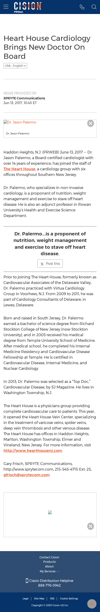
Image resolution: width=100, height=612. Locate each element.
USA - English (14, 65)
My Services (48, 571)
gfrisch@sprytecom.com (26, 475)
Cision (56, 605)
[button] (82, 7)
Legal (26, 598)
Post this (53, 264)
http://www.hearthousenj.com (32, 450)
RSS (52, 598)
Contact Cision (49, 557)
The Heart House (19, 169)
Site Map (39, 598)
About (49, 566)
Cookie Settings (69, 598)
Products (49, 561)
